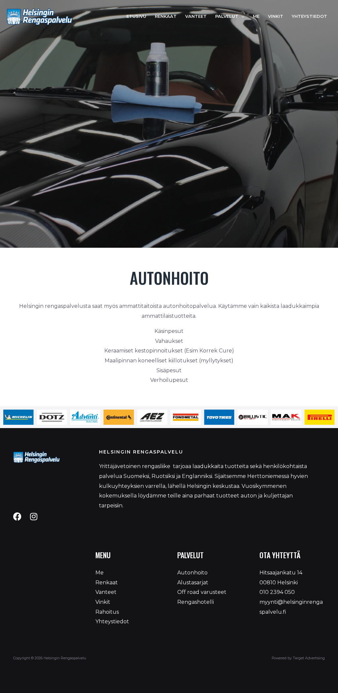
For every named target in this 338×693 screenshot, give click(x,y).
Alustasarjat (192, 582)
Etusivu (136, 16)
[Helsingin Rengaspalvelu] (40, 16)
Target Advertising (308, 658)
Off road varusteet (201, 592)
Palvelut (226, 16)
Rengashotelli (195, 602)
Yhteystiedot (309, 16)
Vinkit (275, 16)
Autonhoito (192, 572)
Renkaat (166, 16)
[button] (241, 16)
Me (256, 16)
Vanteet (196, 16)
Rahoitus (107, 612)
